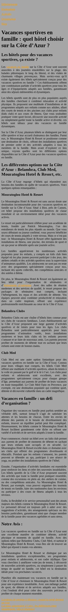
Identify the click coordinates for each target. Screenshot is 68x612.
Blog (4, 23)
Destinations (8, 9)
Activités (6, 14)
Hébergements (9, 4)
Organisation (8, 18)
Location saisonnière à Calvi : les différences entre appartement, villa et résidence (28, 607)
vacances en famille (17, 66)
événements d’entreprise (17, 285)
